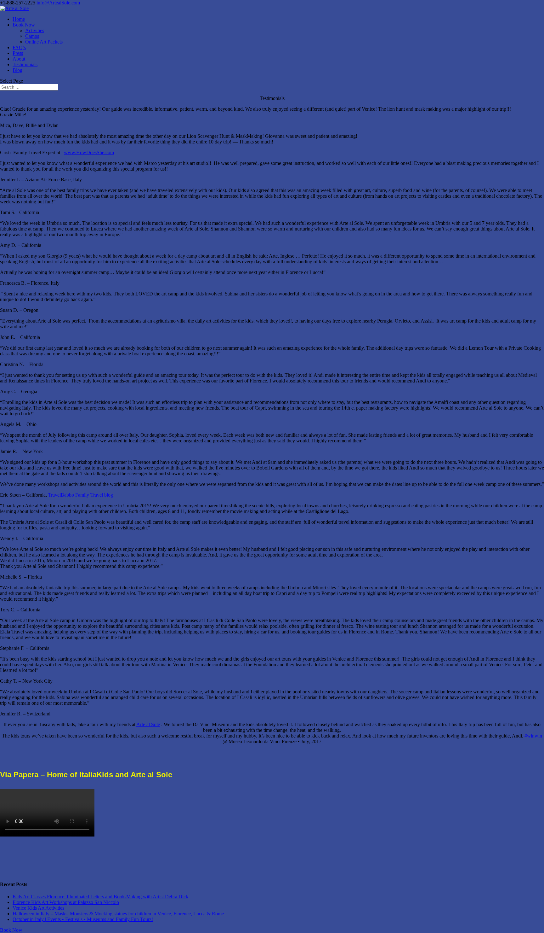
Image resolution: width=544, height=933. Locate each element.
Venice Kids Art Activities (38, 908)
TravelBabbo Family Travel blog (80, 495)
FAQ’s (19, 47)
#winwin (533, 735)
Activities (34, 30)
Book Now (24, 24)
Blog (17, 70)
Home (19, 19)
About (19, 58)
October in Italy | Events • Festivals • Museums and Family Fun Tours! (83, 919)
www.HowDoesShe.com (89, 152)
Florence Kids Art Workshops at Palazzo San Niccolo (66, 902)
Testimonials (25, 64)
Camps (32, 36)
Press (18, 53)
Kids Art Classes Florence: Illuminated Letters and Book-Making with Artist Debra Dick (100, 896)
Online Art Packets (44, 41)
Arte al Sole (148, 724)
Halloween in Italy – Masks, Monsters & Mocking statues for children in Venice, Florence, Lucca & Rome (118, 913)
